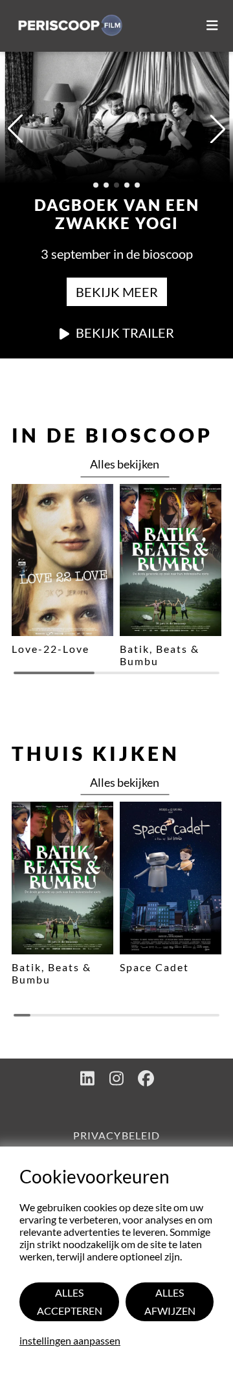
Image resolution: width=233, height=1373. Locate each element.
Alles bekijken (124, 464)
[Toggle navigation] (212, 26)
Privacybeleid (116, 1135)
